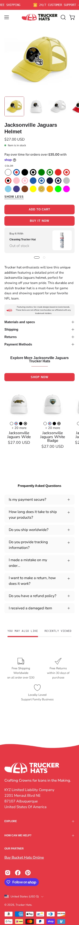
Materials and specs (19, 322)
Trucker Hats (24, 905)
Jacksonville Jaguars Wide (19, 435)
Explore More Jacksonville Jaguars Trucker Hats (39, 359)
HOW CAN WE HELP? (17, 835)
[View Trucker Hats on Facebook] (17, 872)
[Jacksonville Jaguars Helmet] (14, 106)
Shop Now (39, 377)
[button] (63, 17)
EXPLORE (10, 821)
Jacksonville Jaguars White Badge (52, 437)
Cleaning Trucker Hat (22, 239)
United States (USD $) (25, 896)
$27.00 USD (19, 443)
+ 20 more (19, 427)
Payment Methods (18, 344)
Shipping (11, 329)
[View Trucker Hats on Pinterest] (28, 872)
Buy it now (39, 220)
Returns (10, 337)
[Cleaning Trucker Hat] (62, 240)
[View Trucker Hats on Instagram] (7, 872)
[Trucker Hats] (39, 17)
